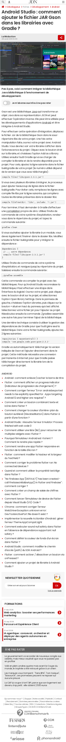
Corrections (40, 704)
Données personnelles (28, 701)
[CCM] (48, 720)
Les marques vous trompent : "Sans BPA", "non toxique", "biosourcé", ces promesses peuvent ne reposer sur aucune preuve (32, 675)
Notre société (38, 699)
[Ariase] (17, 738)
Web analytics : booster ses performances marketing (29, 612)
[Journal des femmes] (17, 720)
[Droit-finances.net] (48, 726)
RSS (32, 704)
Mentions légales (54, 704)
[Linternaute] (17, 726)
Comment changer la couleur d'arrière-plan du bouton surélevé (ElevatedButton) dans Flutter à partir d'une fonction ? (32, 414)
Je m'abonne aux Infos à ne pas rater (31, 103)
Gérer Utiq (8, 704)
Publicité (49, 699)
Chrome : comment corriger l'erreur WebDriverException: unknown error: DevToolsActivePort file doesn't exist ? (26, 510)
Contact (58, 699)
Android (55, 7)
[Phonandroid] (48, 738)
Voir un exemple (54, 591)
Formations (13, 603)
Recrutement (12, 701)
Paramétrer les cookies (50, 701)
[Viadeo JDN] (48, 732)
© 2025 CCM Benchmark (40, 707)
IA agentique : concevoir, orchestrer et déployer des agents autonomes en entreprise (26, 635)
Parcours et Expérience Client (21, 623)
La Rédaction (9, 36)
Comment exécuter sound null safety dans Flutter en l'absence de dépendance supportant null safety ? (33, 530)
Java (34, 111)
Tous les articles (21, 704)
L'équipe (27, 699)
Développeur (13, 7)
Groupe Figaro (21, 707)
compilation (13, 211)
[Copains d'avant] (17, 732)
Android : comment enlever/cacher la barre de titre (34, 378)
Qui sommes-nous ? (13, 699)
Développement (40, 7)
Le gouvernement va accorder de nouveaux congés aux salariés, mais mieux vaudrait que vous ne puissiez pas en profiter (33, 658)
